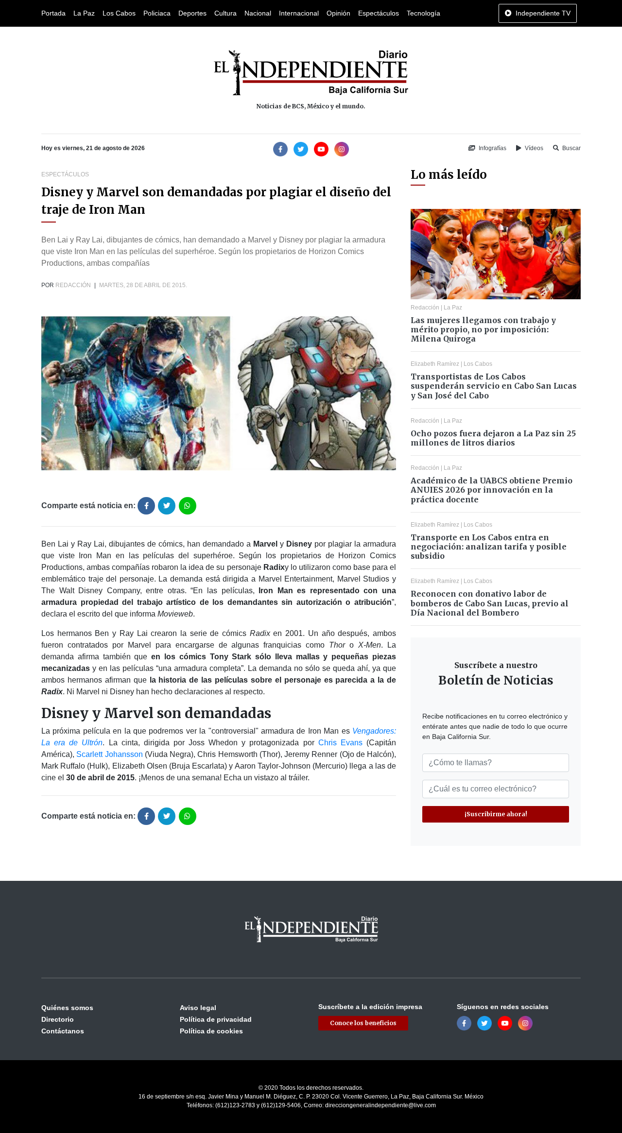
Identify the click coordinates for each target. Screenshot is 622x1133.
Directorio (57, 1019)
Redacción (73, 285)
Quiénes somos (67, 1008)
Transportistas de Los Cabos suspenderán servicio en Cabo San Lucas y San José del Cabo (494, 386)
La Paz (84, 13)
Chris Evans (340, 742)
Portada (53, 13)
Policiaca (157, 13)
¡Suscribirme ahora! (496, 814)
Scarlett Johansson (109, 754)
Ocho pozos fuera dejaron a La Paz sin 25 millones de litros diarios (493, 438)
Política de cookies (211, 1031)
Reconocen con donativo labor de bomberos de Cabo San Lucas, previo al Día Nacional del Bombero (490, 603)
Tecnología (423, 13)
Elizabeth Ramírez (435, 363)
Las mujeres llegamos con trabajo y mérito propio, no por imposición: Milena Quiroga (483, 329)
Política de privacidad (216, 1019)
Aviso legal (198, 1008)
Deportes (192, 13)
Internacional (299, 13)
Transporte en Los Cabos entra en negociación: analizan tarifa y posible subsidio (489, 546)
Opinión (338, 13)
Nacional (257, 13)
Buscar (571, 148)
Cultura (225, 13)
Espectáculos (378, 13)
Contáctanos (62, 1031)
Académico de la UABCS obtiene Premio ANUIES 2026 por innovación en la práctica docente (491, 490)
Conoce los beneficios (363, 1023)
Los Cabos (119, 13)
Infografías (491, 148)
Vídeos (533, 148)
